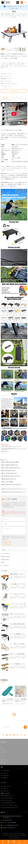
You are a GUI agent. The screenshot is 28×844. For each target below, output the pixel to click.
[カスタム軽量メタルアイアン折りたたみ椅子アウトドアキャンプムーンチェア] (5, 587)
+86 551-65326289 (12, 822)
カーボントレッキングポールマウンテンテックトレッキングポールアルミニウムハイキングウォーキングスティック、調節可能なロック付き (14, 488)
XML (19, 838)
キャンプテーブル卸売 (8, 481)
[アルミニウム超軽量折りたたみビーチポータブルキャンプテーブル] (5, 637)
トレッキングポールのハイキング (8, 802)
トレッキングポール (5, 553)
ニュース (3, 755)
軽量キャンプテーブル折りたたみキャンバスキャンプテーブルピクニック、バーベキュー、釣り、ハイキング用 (14, 513)
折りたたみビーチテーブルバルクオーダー (12, 484)
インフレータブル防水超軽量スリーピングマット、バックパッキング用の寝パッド (7, 700)
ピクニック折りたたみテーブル (10, 473)
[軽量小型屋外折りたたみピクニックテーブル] (5, 577)
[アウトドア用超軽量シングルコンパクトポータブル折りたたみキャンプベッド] (5, 667)
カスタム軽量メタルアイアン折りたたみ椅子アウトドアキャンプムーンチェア (18, 584)
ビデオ (2, 752)
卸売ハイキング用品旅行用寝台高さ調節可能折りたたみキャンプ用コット (18, 654)
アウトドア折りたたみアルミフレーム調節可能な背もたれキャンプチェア (18, 594)
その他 (2, 562)
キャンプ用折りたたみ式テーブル (10, 465)
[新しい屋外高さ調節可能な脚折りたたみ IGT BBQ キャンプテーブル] (5, 627)
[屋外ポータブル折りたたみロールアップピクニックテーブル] (5, 617)
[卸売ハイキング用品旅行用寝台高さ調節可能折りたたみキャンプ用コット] (5, 657)
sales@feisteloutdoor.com (12, 825)
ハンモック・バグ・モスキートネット (9, 805)
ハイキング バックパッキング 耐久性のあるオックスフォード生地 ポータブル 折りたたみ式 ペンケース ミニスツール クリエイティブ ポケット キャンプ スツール (18, 604)
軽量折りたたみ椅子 (5, 793)
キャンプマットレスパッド (6, 800)
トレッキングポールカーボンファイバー (9, 807)
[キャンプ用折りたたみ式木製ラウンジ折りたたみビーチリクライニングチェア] (5, 647)
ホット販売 (3, 750)
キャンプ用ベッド (5, 777)
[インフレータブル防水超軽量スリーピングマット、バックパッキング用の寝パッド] (7, 691)
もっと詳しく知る (13, 8)
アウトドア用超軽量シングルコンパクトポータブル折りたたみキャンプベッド (18, 664)
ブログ (2, 757)
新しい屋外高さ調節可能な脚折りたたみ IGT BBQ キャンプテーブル (18, 624)
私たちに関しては (5, 760)
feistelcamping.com (15, 836)
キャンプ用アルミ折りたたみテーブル (11, 467)
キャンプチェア (4, 773)
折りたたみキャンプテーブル (9, 479)
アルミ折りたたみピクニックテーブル (11, 476)
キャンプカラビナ (5, 565)
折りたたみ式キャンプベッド (7, 795)
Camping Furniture (5, 556)
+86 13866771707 (8, 820)
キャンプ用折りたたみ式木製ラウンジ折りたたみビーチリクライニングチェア (18, 644)
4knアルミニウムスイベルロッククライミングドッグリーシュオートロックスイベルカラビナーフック (14, 492)
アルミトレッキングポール (6, 798)
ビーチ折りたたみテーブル (9, 470)
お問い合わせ (4, 762)
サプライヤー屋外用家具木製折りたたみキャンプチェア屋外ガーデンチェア (20, 700)
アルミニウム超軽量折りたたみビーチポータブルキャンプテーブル (18, 634)
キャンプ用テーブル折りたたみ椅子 (11, 462)
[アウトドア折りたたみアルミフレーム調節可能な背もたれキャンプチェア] (5, 597)
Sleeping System (5, 559)
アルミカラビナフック (5, 786)
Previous (0, 695)
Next (27, 695)
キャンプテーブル (5, 775)
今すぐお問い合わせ (14, 91)
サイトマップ (14, 838)
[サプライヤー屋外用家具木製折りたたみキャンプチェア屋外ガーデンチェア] (20, 691)
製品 (2, 748)
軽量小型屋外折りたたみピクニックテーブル (18, 574)
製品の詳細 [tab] (5, 97)
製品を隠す (7, 14)
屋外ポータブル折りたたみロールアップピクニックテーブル (18, 614)
